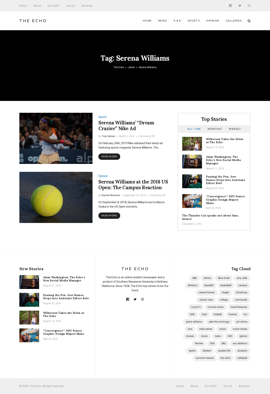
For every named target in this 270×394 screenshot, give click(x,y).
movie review (240, 329)
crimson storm (216, 307)
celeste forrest (206, 292)
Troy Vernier (108, 136)
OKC (230, 336)
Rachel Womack (111, 195)
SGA (212, 343)
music (204, 336)
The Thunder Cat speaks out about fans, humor (210, 217)
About (37, 5)
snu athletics (240, 343)
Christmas (241, 292)
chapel (225, 292)
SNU (223, 343)
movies (190, 336)
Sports (194, 20)
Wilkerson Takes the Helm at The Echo (224, 140)
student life (224, 350)
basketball (225, 285)
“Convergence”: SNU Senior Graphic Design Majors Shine (225, 200)
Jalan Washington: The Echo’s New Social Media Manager (223, 160)
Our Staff (53, 5)
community (241, 299)
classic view (206, 299)
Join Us (70, 5)
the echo (225, 358)
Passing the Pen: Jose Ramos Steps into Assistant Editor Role (225, 180)
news (218, 336)
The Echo (33, 20)
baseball (208, 285)
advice (207, 278)
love (190, 329)
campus (242, 285)
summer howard (205, 358)
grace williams (194, 321)
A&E (194, 278)
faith (192, 314)
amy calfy (242, 278)
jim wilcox (241, 321)
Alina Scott (224, 278)
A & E (177, 20)
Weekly (235, 128)
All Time (194, 128)
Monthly (215, 128)
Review (199, 343)
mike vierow (205, 329)
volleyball (242, 358)
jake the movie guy (219, 321)
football (218, 314)
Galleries (234, 20)
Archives (87, 5)
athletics (192, 285)
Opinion (212, 20)
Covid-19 (196, 307)
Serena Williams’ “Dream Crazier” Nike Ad (126, 126)
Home (23, 5)
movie (222, 329)
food (204, 314)
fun (245, 314)
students (242, 350)
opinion (243, 336)
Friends (233, 314)
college (224, 299)
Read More (109, 156)
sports (192, 350)
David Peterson (239, 307)
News (162, 20)
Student (207, 350)
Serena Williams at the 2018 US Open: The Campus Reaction (133, 185)
